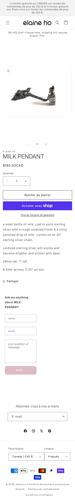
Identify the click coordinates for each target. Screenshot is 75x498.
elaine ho (21, 484)
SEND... (20, 370)
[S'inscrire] (63, 416)
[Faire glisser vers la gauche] (29, 144)
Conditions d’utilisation (39, 495)
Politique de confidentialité (43, 489)
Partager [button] (13, 281)
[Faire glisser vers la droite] (46, 144)
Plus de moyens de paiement (37, 215)
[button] (7, 22)
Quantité (8, 173)
